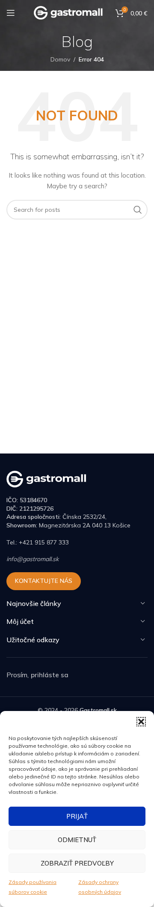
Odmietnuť (77, 840)
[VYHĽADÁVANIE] (138, 209)
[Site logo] (68, 12)
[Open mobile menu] (10, 12)
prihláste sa (49, 675)
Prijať (77, 816)
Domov (60, 59)
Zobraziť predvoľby (77, 863)
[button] (141, 721)
